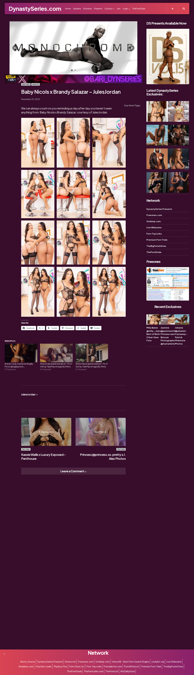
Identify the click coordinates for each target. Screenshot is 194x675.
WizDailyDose (127, 671)
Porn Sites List (76, 666)
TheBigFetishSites (156, 246)
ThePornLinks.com (93, 671)
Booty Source (27, 661)
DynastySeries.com (35, 8)
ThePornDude (153, 252)
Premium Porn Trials (156, 239)
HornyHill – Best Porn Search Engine (130, 661)
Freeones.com (154, 215)
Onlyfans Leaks (43, 666)
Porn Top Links (154, 233)
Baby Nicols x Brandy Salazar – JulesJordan (71, 91)
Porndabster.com (113, 666)
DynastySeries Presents (159, 209)
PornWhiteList (131, 666)
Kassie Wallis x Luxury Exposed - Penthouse (43, 456)
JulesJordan (29, 394)
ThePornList (111, 671)
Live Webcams (154, 227)
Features (26, 84)
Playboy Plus (60, 666)
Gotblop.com (153, 221)
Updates (35, 84)
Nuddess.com (26, 666)
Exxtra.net (70, 661)
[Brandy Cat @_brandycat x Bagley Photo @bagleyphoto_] (21, 353)
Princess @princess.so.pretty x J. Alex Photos (103, 456)
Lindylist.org (157, 661)
